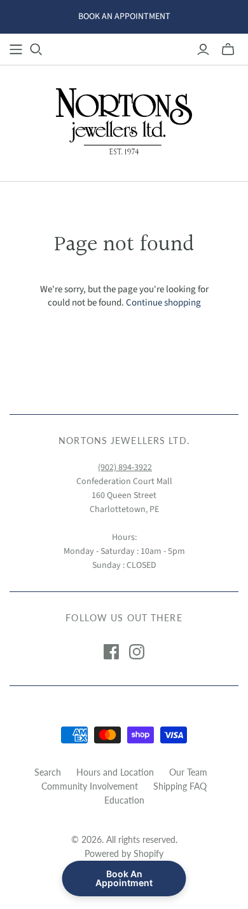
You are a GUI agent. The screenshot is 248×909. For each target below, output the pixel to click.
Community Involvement (89, 786)
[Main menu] (16, 49)
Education (124, 800)
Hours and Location (115, 772)
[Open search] (36, 49)
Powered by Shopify (124, 853)
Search (47, 772)
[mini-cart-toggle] (227, 50)
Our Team (188, 772)
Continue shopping (163, 302)
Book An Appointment (124, 878)
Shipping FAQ (180, 786)
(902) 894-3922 (125, 467)
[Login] (203, 50)
